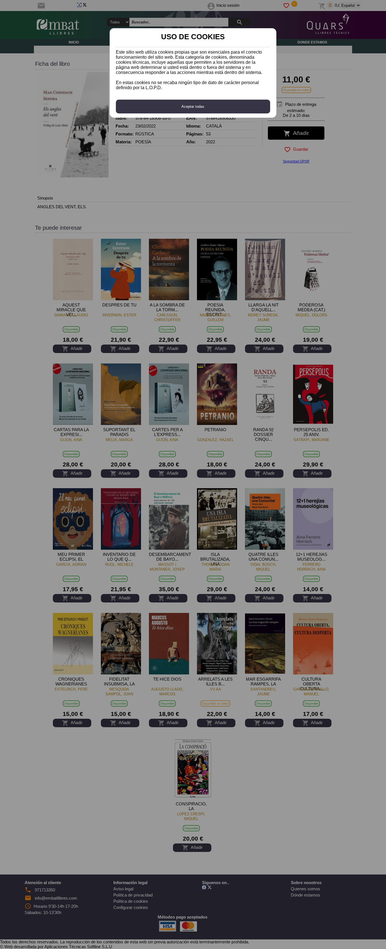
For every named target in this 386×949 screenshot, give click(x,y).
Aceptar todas (192, 106)
